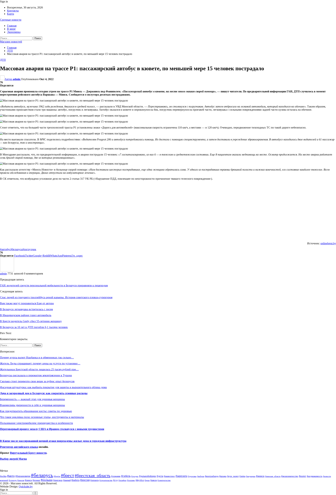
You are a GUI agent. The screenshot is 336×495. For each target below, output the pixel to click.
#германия (115, 476)
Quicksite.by (26, 486)
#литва (242, 476)
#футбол (140, 480)
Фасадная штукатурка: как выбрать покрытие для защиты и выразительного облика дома (53, 387)
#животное (169, 476)
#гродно (134, 476)
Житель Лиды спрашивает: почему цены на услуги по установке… (40, 363)
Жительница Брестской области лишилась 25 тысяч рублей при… (39, 369)
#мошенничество (289, 476)
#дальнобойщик (147, 476)
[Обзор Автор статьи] (7, 270)
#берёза (57, 476)
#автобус (5, 249)
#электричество (164, 480)
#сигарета (94, 480)
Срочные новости (10, 19)
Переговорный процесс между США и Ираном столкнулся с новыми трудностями (52, 429)
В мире (11, 28)
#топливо (131, 480)
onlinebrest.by (328, 243)
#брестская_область (92, 475)
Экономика (13, 31)
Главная (11, 25)
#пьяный (67, 480)
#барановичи (22, 476)
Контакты (13, 10)
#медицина (250, 476)
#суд (115, 480)
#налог (302, 476)
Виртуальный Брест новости (28, 452)
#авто (11, 476)
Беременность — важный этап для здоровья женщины (32, 399)
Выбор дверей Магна (13, 458)
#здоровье (192, 476)
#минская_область (273, 476)
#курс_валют (233, 476)
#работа (75, 480)
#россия (85, 480)
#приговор (57, 480)
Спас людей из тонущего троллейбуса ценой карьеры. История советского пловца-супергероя (56, 297)
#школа (153, 480)
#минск (260, 475)
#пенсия (20, 480)
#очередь (13, 480)
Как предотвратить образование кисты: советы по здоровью (36, 411)
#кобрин (200, 476)
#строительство (106, 480)
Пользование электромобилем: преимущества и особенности (36, 423)
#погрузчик (29, 249)
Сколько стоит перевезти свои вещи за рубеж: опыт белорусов (37, 381)
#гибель (126, 476)
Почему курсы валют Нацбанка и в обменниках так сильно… (37, 357)
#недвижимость (314, 476)
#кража (222, 476)
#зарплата (181, 475)
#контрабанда (212, 476)
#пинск (28, 480)
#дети (160, 476)
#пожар (36, 480)
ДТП (3, 59)
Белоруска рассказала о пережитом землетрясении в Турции (36, 375)
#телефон (122, 480)
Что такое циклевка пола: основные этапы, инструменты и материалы (42, 417)
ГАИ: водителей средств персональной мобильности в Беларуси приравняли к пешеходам (54, 285)
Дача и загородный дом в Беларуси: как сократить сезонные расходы (44, 393)
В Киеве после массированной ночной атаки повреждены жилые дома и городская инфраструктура (63, 440)
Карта (10, 13)
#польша (46, 480)
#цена (147, 480)
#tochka (3, 476)
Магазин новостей (11, 41)
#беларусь (16, 249)
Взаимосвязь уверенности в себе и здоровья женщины (32, 405)
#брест (67, 475)
